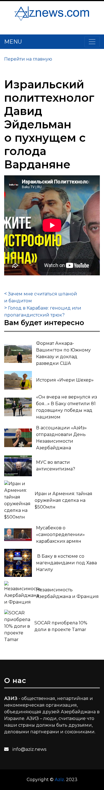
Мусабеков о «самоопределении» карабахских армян (60, 534)
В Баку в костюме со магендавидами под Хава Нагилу (66, 563)
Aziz (59, 779)
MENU (13, 41)
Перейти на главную (28, 59)
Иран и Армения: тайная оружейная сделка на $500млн (63, 500)
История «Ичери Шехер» (65, 380)
